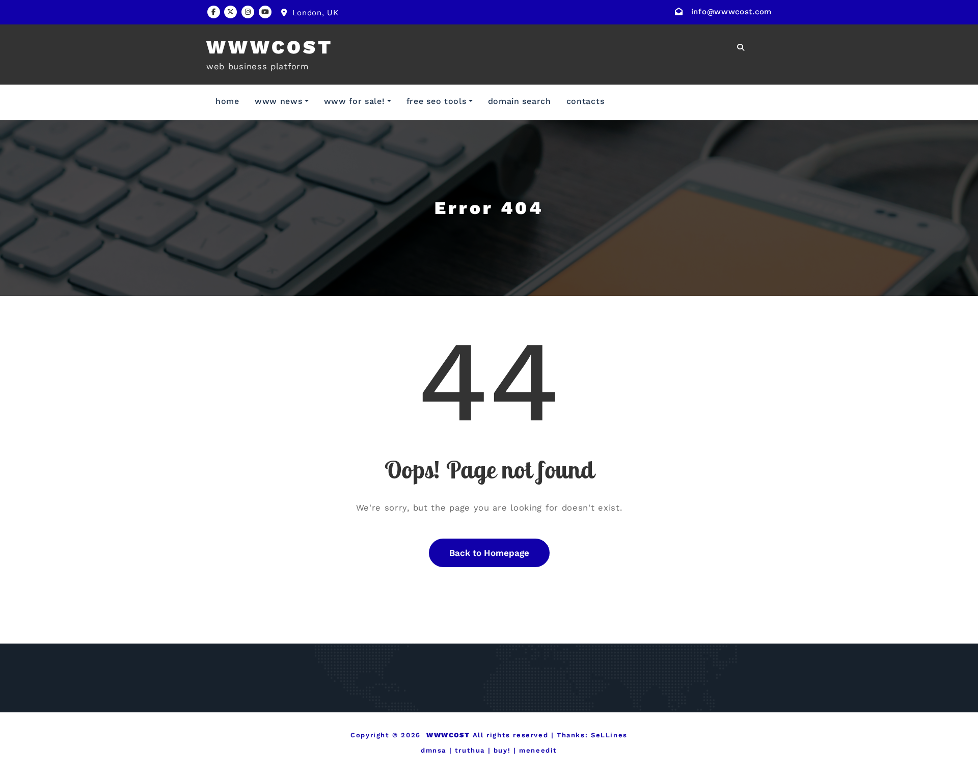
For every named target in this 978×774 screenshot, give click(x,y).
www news (279, 101)
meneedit (538, 750)
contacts (585, 101)
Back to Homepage (489, 553)
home (227, 101)
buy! (502, 750)
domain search (519, 101)
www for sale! (354, 101)
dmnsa (433, 750)
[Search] (741, 47)
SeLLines (609, 735)
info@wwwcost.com (731, 11)
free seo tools (436, 101)
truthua (470, 750)
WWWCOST (269, 47)
